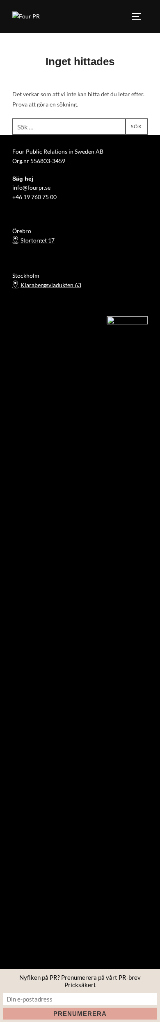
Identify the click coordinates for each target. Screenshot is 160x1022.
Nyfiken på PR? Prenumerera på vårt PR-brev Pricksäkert (80, 981)
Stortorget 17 (38, 240)
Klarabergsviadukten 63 (51, 284)
